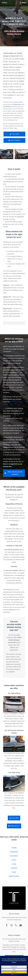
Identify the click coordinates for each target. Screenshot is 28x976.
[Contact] (21, 925)
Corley (14, 864)
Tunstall (14, 848)
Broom (14, 860)
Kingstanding (14, 852)
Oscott (14, 872)
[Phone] (16, 925)
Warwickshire (17, 104)
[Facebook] (7, 925)
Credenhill (14, 868)
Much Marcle (14, 856)
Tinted (4, 3)
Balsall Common (14, 876)
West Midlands (7, 106)
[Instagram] (11, 925)
